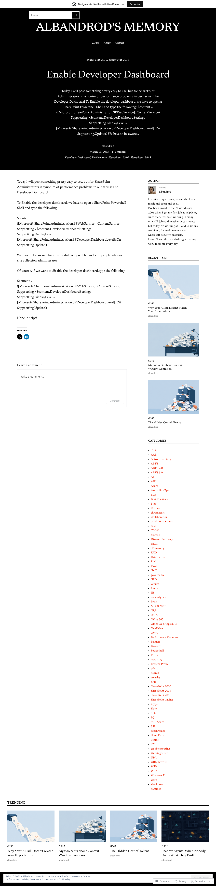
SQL (153, 717)
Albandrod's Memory (108, 28)
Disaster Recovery (162, 539)
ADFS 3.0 (157, 472)
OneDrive (157, 628)
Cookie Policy (64, 879)
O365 (151, 303)
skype (154, 704)
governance (158, 575)
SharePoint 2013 (119, 60)
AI (152, 477)
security (155, 677)
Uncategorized (159, 753)
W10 (154, 766)
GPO (154, 579)
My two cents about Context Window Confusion (165, 367)
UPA (154, 757)
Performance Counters (164, 637)
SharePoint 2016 (161, 695)
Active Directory (161, 459)
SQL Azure (157, 722)
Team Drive (158, 735)
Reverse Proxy (159, 664)
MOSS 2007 (158, 606)
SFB (153, 682)
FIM (153, 561)
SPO (153, 713)
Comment (115, 400)
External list (158, 557)
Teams (154, 740)
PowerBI (156, 646)
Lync (154, 601)
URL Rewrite (159, 762)
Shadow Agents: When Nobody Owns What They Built (183, 853)
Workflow (157, 784)
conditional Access (162, 521)
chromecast (158, 512)
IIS (152, 593)
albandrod (108, 146)
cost (153, 526)
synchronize (158, 731)
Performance (99, 157)
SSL (153, 726)
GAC (154, 570)
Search (155, 673)
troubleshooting (160, 749)
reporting (156, 659)
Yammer (156, 789)
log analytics (158, 597)
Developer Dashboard (77, 157)
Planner (155, 642)
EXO (154, 552)
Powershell (157, 650)
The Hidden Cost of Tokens (164, 422)
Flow (154, 566)
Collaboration (159, 517)
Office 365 (157, 619)
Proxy (154, 655)
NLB (154, 610)
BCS (153, 495)
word (154, 780)
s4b (153, 668)
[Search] (75, 15)
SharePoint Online (162, 699)
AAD (154, 455)
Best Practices (159, 499)
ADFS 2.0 (157, 468)
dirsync (155, 535)
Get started (135, 4)
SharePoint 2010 (97, 60)
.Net (153, 450)
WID (154, 771)
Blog (153, 504)
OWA (154, 633)
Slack (154, 708)
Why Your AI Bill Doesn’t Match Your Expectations (167, 310)
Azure (154, 486)
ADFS (154, 463)
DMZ (154, 544)
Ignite (154, 588)
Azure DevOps (160, 490)
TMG (154, 744)
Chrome (156, 508)
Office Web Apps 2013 (164, 624)
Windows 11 (158, 775)
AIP (153, 481)
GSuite (155, 584)
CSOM (155, 530)
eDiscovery (157, 548)
